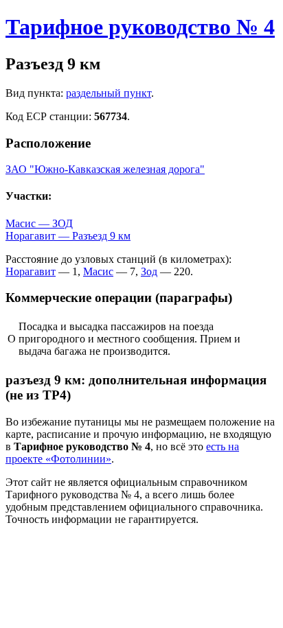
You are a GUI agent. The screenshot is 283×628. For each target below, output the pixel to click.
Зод (149, 271)
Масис (98, 271)
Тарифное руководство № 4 (140, 26)
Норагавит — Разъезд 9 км (68, 236)
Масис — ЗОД (39, 223)
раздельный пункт (108, 93)
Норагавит (30, 271)
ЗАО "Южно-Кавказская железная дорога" (105, 169)
